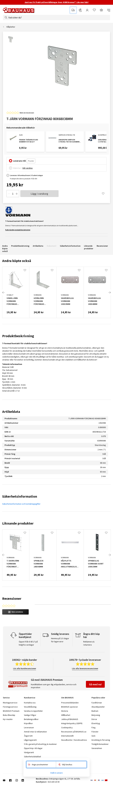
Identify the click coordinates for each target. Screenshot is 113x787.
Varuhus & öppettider (33, 711)
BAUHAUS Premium (11, 711)
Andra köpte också (5, 249)
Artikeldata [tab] (11, 411)
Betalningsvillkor (31, 719)
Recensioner (102, 246)
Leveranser (29, 727)
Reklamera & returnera (88, 643)
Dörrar (94, 719)
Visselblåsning (30, 706)
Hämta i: (17, 168)
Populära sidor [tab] (98, 697)
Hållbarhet (65, 715)
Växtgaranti (29, 752)
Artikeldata (38, 246)
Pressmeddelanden (70, 702)
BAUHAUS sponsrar (69, 706)
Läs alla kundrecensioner (24, 668)
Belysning (96, 715)
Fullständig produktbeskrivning (17, 230)
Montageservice (10, 702)
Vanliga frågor (30, 715)
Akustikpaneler (98, 706)
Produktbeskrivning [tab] (18, 336)
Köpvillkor (28, 723)
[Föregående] (3, 292)
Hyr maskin (8, 719)
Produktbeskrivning (20, 246)
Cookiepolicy (67, 727)
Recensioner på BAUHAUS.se (73, 731)
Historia (64, 711)
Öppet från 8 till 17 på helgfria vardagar (28, 643)
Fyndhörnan (97, 702)
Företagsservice (10, 706)
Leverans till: (19, 160)
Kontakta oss (30, 702)
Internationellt (67, 735)
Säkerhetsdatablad (32, 756)
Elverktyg (96, 723)
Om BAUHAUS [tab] (67, 697)
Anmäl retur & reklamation (35, 731)
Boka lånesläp (9, 715)
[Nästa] (109, 292)
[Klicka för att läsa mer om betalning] (100, 780)
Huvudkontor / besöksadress (74, 740)
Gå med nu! (95, 684)
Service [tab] (6, 697)
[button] (15, 612)
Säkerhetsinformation (70, 246)
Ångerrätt (28, 735)
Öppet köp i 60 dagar (33, 748)
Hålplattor (10, 27)
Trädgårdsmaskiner (100, 744)
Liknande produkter (88, 247)
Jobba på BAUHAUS (69, 719)
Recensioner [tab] (11, 598)
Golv (93, 735)
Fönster (95, 731)
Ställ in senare (56, 772)
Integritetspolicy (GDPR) (71, 723)
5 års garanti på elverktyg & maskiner (40, 744)
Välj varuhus (27, 168)
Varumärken (97, 748)
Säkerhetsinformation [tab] (19, 496)
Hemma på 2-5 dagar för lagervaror (60, 640)
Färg (93, 727)
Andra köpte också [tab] (16, 260)
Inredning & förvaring (101, 740)
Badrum (95, 711)
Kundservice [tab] (29, 697)
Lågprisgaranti (30, 740)
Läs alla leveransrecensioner (85, 668)
